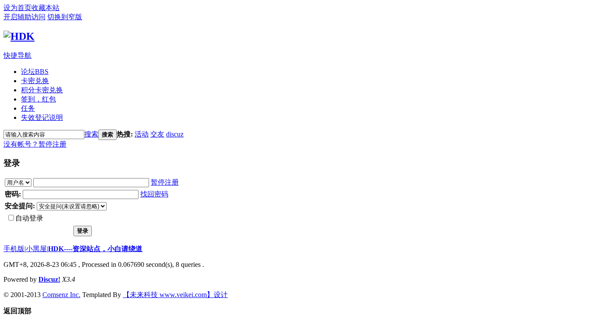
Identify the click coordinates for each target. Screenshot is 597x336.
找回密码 (154, 194)
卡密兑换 (35, 80)
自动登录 (29, 218)
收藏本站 (45, 7)
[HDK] (19, 36)
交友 (157, 134)
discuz (175, 134)
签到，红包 (38, 99)
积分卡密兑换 (42, 90)
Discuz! (49, 279)
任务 (28, 108)
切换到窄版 (64, 17)
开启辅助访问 (24, 17)
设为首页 (17, 7)
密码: (13, 194)
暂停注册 (52, 144)
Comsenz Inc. (61, 294)
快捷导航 (17, 55)
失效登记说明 (42, 117)
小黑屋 (36, 248)
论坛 (35, 71)
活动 (142, 134)
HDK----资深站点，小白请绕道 (95, 248)
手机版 (13, 248)
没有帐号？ (20, 144)
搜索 (91, 134)
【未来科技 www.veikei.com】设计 (175, 294)
